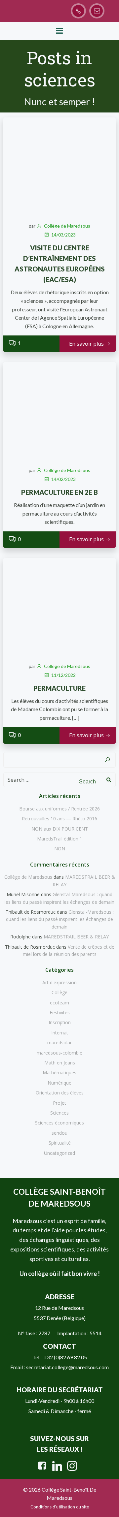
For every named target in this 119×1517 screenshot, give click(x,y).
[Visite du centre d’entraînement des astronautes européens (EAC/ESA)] (59, 166)
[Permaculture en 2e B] (59, 410)
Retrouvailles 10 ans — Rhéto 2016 (59, 818)
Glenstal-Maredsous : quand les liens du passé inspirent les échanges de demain (60, 919)
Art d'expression (59, 982)
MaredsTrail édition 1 (59, 839)
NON (59, 848)
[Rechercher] (107, 760)
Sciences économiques (59, 1123)
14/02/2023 (63, 479)
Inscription (60, 1022)
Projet (59, 1103)
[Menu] (59, 31)
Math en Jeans (59, 1062)
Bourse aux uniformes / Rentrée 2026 (59, 809)
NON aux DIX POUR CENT (59, 829)
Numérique (59, 1083)
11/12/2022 (63, 675)
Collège (59, 992)
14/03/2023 (63, 234)
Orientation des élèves (60, 1093)
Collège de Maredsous (67, 226)
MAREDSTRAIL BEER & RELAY (76, 936)
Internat (59, 1032)
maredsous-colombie (59, 1053)
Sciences (59, 1113)
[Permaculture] (59, 606)
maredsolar (59, 1042)
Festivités (60, 1012)
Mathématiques (59, 1072)
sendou (59, 1133)
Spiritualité (60, 1143)
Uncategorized (59, 1153)
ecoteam (59, 1002)
